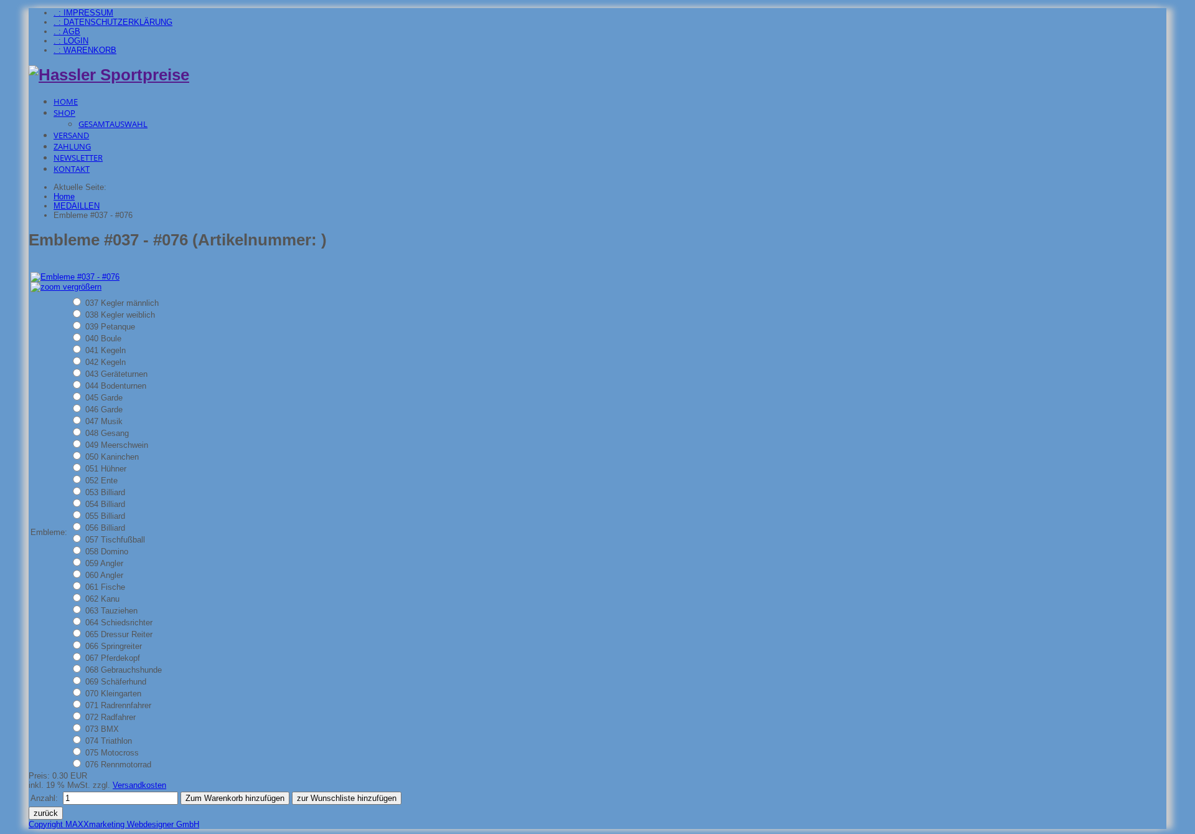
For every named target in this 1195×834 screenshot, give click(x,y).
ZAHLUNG (72, 146)
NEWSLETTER (78, 157)
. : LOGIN (71, 40)
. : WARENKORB (85, 50)
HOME (66, 101)
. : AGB (67, 31)
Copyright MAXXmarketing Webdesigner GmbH (114, 824)
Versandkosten (139, 785)
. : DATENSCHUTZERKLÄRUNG (113, 22)
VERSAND (71, 135)
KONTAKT (72, 168)
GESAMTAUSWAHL (113, 124)
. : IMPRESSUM (83, 12)
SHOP (64, 112)
